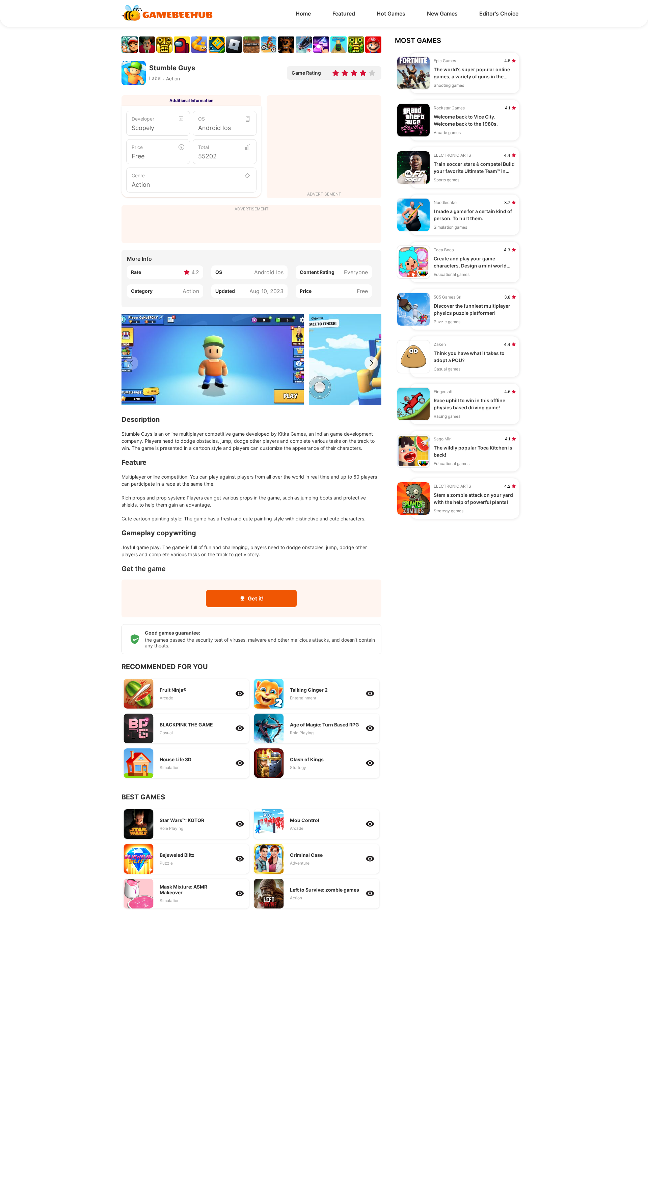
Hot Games (391, 13)
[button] (371, 363)
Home (303, 13)
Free (138, 156)
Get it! (256, 598)
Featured (343, 13)
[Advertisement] (324, 144)
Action (141, 184)
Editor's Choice (498, 13)
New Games (442, 13)
